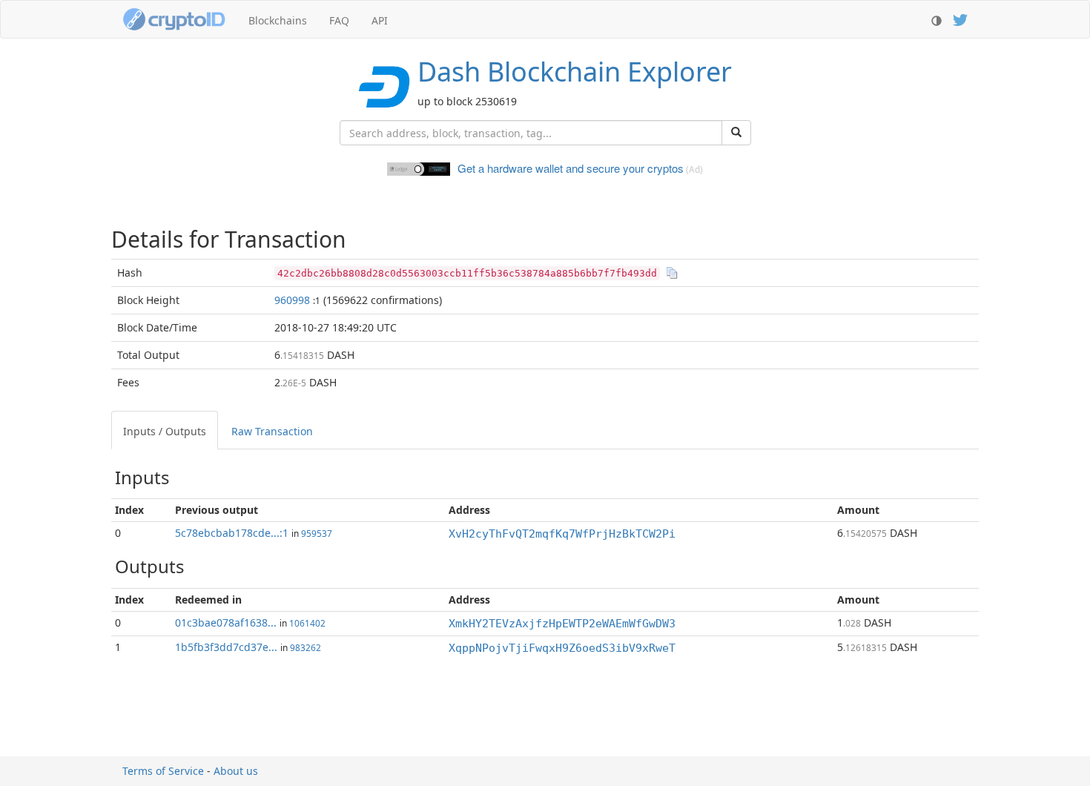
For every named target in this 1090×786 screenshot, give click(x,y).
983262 (305, 647)
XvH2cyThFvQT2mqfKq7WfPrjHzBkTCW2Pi (562, 534)
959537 (316, 533)
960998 (292, 300)
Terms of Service (163, 771)
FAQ (339, 20)
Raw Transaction (272, 431)
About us (236, 771)
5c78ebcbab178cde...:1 (231, 533)
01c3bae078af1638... (226, 622)
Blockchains (277, 20)
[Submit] (736, 132)
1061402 (307, 623)
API (379, 20)
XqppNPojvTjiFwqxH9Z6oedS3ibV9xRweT (562, 648)
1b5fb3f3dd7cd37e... (226, 647)
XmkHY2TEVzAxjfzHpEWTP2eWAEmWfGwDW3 (562, 623)
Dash (574, 71)
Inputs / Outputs (164, 431)
